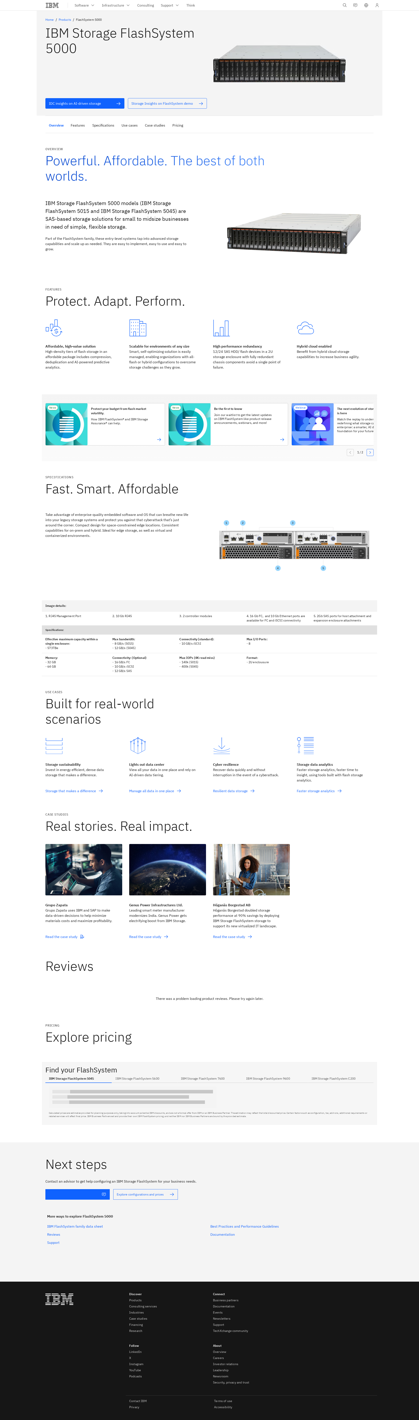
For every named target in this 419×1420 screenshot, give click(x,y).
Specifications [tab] (103, 125)
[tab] (78, 1078)
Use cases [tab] (130, 125)
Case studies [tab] (155, 125)
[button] (366, 5)
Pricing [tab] (177, 125)
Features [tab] (78, 125)
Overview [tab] (56, 125)
